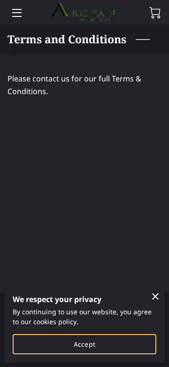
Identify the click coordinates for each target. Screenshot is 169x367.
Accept (84, 344)
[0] (155, 12)
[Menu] (16, 13)
